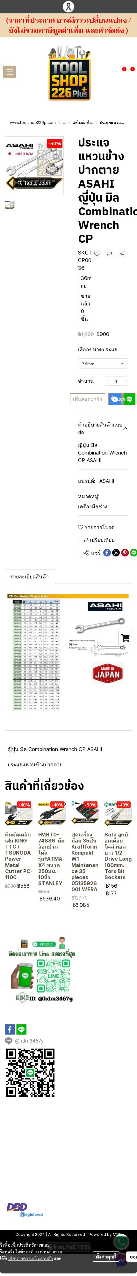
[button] (112, 72)
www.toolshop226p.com (33, 122)
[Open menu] (9, 72)
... (64, 122)
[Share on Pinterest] (125, 552)
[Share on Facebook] (107, 552)
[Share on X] (116, 552)
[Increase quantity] (125, 380)
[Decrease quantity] (107, 380)
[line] (21, 1029)
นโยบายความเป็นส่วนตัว (30, 1258)
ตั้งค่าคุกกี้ (106, 1256)
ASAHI (106, 481)
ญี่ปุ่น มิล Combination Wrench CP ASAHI (54, 749)
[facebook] (10, 1029)
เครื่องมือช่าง (83, 122)
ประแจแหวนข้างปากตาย (34, 764)
